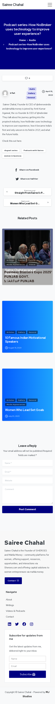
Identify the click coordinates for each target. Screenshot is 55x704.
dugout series (10, 150)
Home (22, 40)
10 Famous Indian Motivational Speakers (25, 340)
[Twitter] (17, 624)
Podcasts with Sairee (34, 150)
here (19, 140)
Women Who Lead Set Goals (24, 410)
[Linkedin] (9, 624)
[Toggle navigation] (50, 4)
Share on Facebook (29, 169)
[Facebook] (24, 624)
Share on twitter (29, 178)
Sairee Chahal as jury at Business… (20, 272)
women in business (12, 156)
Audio (32, 40)
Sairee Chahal (12, 4)
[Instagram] (31, 624)
